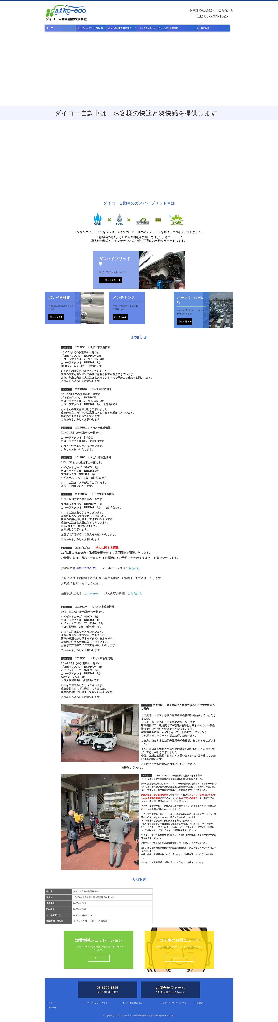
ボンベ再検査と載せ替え (119, 28)
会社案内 (174, 28)
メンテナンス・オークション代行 (153, 28)
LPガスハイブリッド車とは (90, 28)
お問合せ (205, 28)
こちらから (132, 568)
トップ (50, 28)
